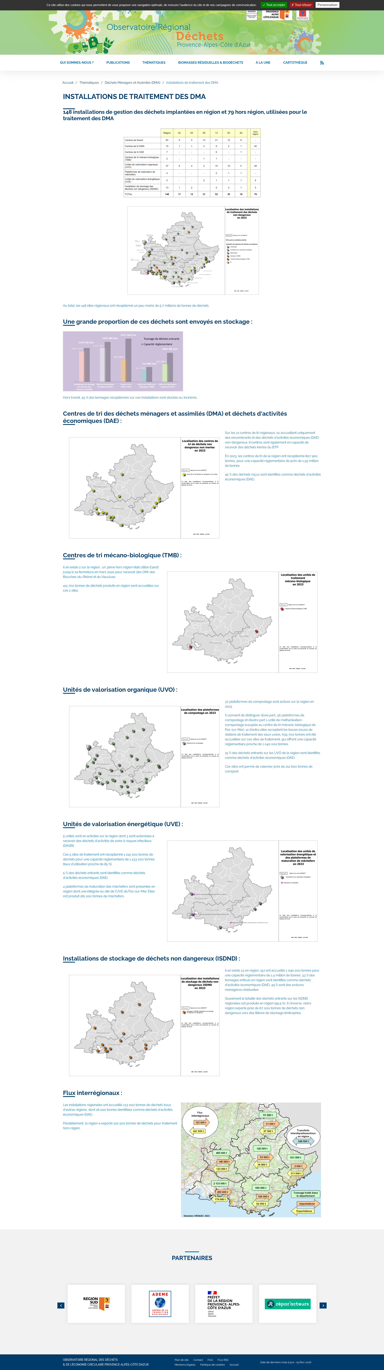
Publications (118, 63)
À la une (263, 63)
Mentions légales (185, 1364)
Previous (60, 1305)
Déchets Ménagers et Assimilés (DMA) (132, 83)
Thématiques (153, 63)
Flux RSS (223, 1359)
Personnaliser (327, 5)
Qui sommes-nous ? (77, 63)
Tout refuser (302, 5)
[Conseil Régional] (96, 1304)
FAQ (210, 1359)
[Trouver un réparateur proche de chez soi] (287, 1304)
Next (323, 1305)
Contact (198, 1359)
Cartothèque (295, 63)
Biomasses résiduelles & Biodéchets (210, 63)
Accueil (67, 83)
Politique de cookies (212, 1364)
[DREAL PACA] (224, 1304)
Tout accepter (275, 5)
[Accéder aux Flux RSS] (322, 63)
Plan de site (182, 1359)
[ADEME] (160, 1304)
